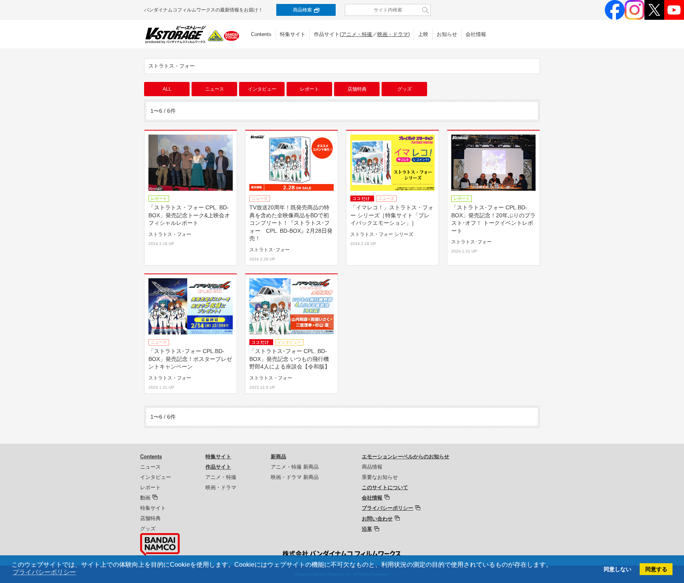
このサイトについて (385, 487)
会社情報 (476, 34)
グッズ (404, 89)
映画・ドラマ (392, 34)
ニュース (214, 89)
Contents (261, 34)
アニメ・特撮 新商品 (295, 467)
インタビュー (262, 89)
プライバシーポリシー (387, 508)
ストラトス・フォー (171, 66)
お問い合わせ (377, 519)
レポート (309, 89)
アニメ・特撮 (356, 34)
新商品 (278, 457)
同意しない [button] (617, 569)
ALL (167, 89)
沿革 (367, 529)
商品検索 (302, 10)
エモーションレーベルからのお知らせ (405, 457)
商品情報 (372, 467)
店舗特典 (357, 89)
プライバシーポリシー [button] (44, 572)
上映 (423, 34)
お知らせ (447, 34)
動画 (145, 498)
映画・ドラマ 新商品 (295, 477)
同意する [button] (656, 569)
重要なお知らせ (380, 477)
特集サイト (293, 34)
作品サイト (218, 467)
